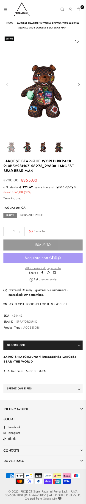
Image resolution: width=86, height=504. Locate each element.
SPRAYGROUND (26, 321)
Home (9, 23)
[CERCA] (62, 9)
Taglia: (14, 208)
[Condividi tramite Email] (54, 272)
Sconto (9, 38)
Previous (6, 84)
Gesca (47, 498)
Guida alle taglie (31, 215)
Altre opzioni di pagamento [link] (43, 268)
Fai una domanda (44, 279)
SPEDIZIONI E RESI (20, 388)
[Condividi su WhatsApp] (48, 272)
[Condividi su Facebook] (42, 272)
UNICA (10, 215)
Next (79, 84)
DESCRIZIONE (16, 345)
